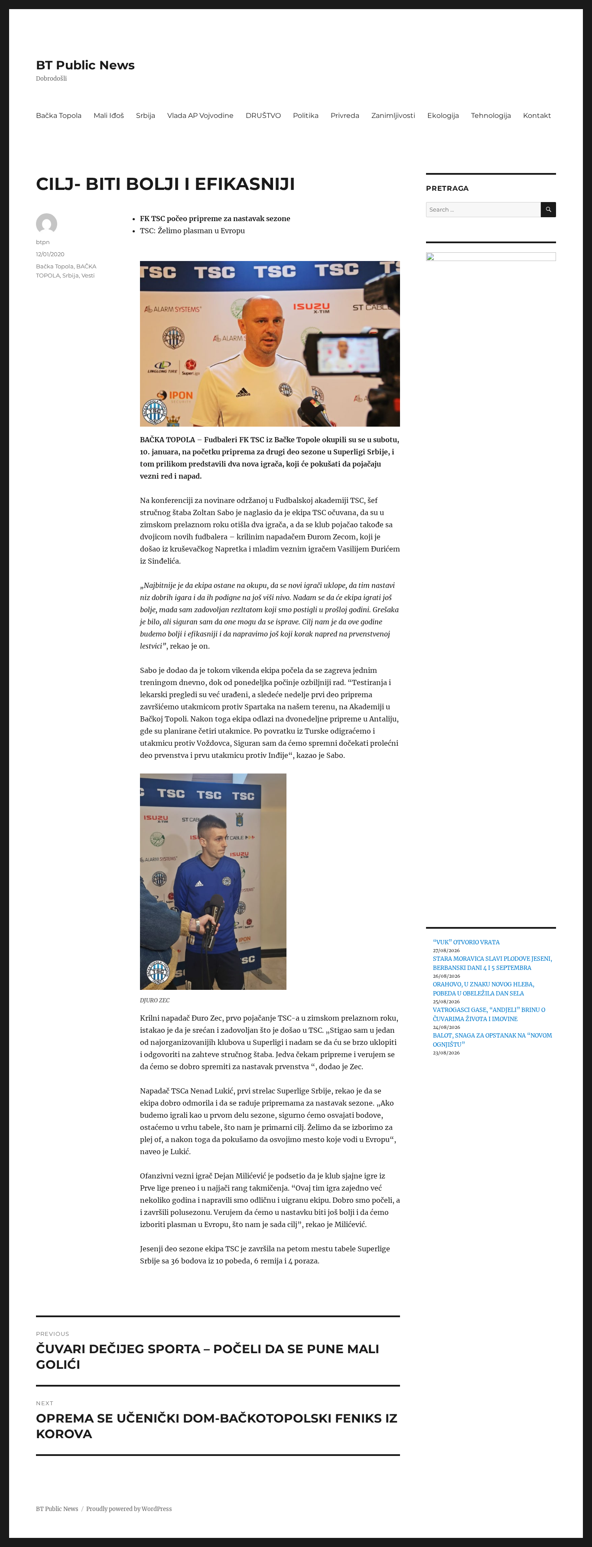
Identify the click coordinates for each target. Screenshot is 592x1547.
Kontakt (537, 115)
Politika (306, 115)
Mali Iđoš (109, 115)
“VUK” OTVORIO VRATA (466, 942)
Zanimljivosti (393, 115)
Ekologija (443, 115)
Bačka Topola (58, 115)
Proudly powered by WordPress (129, 1509)
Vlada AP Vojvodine (200, 115)
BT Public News (85, 65)
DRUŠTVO (263, 115)
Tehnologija (491, 115)
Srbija (145, 115)
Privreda (345, 115)
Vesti (88, 275)
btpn (43, 241)
